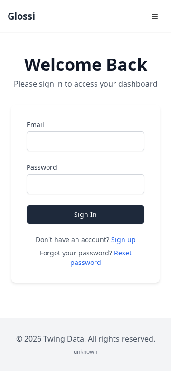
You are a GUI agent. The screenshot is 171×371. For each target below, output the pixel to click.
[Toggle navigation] (154, 16)
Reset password (101, 257)
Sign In (85, 214)
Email (35, 124)
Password (42, 167)
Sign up (123, 239)
